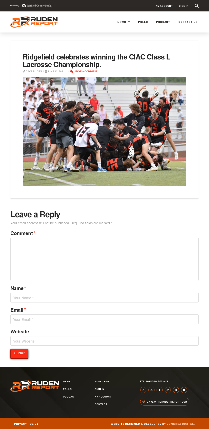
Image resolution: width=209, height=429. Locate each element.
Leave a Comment (85, 71)
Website (19, 331)
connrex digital (180, 423)
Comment (22, 232)
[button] (197, 6)
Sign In (184, 5)
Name (18, 287)
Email (18, 309)
